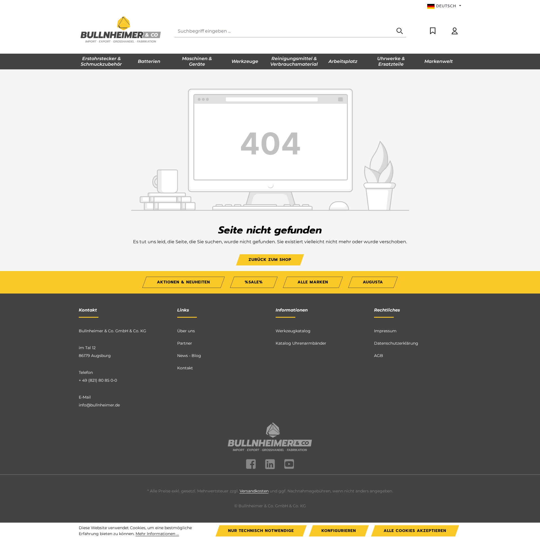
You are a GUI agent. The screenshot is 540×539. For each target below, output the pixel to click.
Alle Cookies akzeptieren (415, 531)
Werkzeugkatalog (293, 330)
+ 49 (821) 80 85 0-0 (98, 380)
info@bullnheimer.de (99, 405)
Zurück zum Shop (270, 260)
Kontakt (185, 367)
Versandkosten (254, 490)
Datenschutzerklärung (396, 343)
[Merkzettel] (432, 31)
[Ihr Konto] (454, 31)
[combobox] (283, 31)
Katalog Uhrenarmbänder (301, 343)
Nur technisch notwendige (261, 531)
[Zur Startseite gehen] (121, 30)
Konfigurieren (338, 531)
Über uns (186, 330)
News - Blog (189, 355)
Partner (184, 343)
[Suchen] (399, 31)
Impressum (385, 330)
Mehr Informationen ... (157, 533)
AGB (378, 355)
